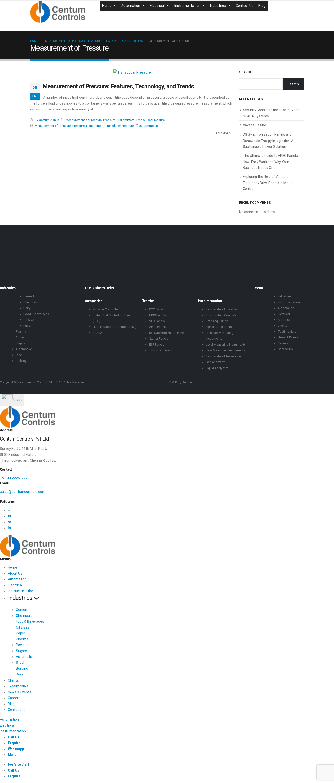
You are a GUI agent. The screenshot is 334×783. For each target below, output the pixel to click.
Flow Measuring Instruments (225, 350)
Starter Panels (158, 338)
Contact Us (245, 6)
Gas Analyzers (216, 362)
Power (20, 337)
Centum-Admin (49, 120)
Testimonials (287, 331)
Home (106, 6)
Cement (28, 296)
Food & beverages (36, 314)
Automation (130, 6)
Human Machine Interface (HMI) (114, 327)
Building (21, 361)
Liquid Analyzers (217, 368)
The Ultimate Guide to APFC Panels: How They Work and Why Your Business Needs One (271, 162)
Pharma (21, 331)
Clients (282, 325)
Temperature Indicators (222, 309)
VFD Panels (157, 321)
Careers (283, 343)
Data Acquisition (217, 321)
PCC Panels (157, 309)
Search (246, 72)
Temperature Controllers (223, 315)
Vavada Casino (254, 125)
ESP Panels (156, 344)
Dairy (26, 308)
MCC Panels (157, 315)
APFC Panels (158, 327)
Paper (27, 325)
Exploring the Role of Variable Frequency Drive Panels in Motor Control (268, 183)
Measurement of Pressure (84, 120)
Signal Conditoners (219, 327)
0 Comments (149, 126)
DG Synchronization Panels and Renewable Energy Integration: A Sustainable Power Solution (268, 140)
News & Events (288, 337)
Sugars (20, 343)
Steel (19, 355)
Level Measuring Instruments (226, 344)
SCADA (97, 333)
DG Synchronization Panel (167, 333)
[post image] (132, 72)
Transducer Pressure (150, 120)
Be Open (188, 382)
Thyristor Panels (160, 350)
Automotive (24, 349)
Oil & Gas (29, 320)
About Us (284, 320)
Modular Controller (106, 309)
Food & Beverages (30, 621)
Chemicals (30, 302)
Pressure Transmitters (118, 120)
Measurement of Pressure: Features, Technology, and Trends (118, 86)
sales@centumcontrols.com (22, 492)
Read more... (224, 133)
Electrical (157, 6)
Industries (218, 6)
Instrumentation (187, 6)
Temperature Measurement (225, 356)
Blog (261, 6)
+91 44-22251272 (14, 478)
